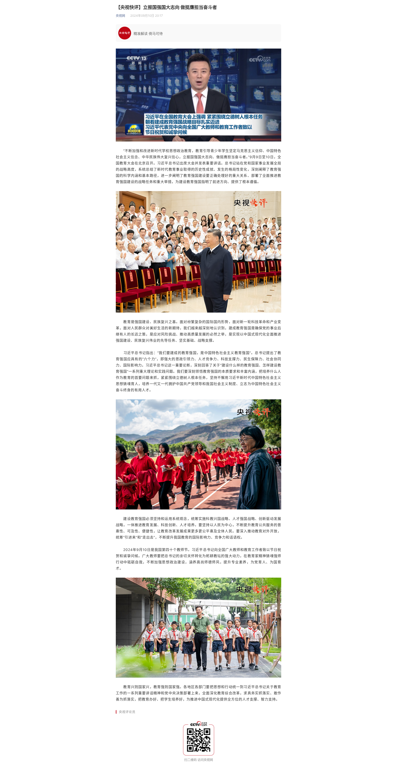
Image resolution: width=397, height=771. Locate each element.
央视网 (120, 16)
